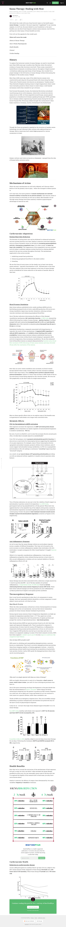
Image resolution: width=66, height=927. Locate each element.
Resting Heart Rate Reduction (20, 237)
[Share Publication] (50, 3)
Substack (27, 924)
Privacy (32, 917)
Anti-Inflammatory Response (20, 541)
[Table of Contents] (1, 463)
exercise (53, 550)
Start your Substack (29, 921)
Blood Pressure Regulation (19, 304)
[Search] (47, 3)
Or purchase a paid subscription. (33, 910)
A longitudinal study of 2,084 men (28, 585)
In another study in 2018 (17, 739)
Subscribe (55, 2)
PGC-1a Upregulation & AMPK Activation (24, 424)
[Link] (8, 60)
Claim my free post (33, 907)
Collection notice (41, 917)
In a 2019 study (43, 504)
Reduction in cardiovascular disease (22, 865)
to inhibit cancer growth (28, 635)
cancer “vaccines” (31, 689)
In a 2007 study (14, 711)
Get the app (39, 921)
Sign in (62, 2)
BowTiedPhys (15, 15)
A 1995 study (45, 318)
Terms (36, 917)
